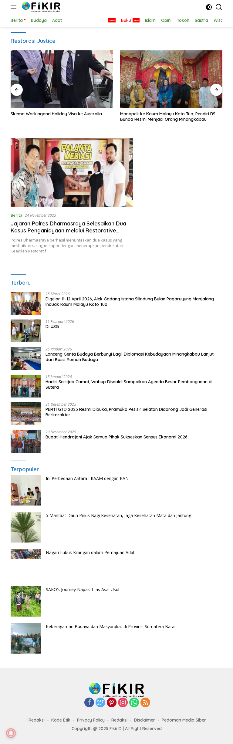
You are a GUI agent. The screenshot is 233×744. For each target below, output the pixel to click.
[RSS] (145, 703)
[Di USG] (26, 331)
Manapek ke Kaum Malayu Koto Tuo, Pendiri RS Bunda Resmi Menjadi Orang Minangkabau (167, 116)
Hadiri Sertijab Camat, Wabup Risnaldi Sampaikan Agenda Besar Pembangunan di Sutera (129, 384)
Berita (16, 215)
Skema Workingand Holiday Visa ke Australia (56, 114)
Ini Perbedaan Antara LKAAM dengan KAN (87, 478)
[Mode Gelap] (208, 7)
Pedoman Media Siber (184, 720)
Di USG (52, 326)
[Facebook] (89, 703)
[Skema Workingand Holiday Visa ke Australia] (62, 79)
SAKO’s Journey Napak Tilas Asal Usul (82, 589)
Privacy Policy (91, 720)
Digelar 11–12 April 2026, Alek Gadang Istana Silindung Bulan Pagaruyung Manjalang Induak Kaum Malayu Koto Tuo (130, 301)
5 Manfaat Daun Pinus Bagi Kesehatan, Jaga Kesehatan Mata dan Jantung (118, 515)
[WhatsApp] (134, 703)
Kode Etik (60, 720)
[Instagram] (123, 703)
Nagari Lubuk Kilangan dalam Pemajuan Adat (90, 552)
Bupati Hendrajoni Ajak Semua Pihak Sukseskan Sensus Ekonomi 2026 (116, 437)
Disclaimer (144, 720)
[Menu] (15, 7)
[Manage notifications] (11, 733)
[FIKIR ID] (40, 7)
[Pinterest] (111, 703)
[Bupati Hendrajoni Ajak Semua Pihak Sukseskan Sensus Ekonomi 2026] (26, 441)
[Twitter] (100, 703)
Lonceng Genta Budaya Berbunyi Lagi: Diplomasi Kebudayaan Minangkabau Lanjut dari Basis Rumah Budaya (130, 356)
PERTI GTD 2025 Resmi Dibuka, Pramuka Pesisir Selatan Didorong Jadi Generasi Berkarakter (126, 412)
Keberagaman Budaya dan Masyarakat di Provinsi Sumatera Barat (111, 626)
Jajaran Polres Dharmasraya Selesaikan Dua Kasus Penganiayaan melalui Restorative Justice (68, 230)
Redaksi (37, 720)
